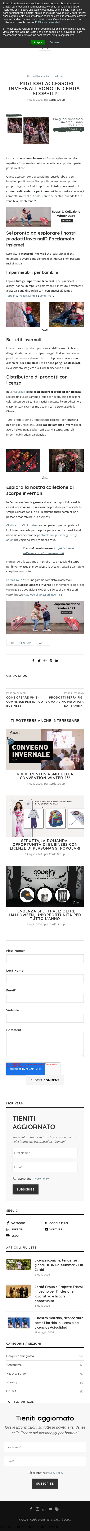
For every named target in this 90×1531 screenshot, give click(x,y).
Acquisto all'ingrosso (45, 1356)
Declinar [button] (54, 42)
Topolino (11, 295)
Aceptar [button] (38, 42)
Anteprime (45, 1365)
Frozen (22, 295)
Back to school (45, 1373)
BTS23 (45, 1391)
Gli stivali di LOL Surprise (21, 525)
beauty (45, 1382)
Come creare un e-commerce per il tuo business (24, 702)
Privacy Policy (40, 1178)
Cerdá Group (57, 100)
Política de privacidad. (47, 22)
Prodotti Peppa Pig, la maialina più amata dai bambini (65, 702)
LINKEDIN (17, 1229)
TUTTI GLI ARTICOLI (20, 1402)
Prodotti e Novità (38, 76)
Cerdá (36, 196)
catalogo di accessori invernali (42, 594)
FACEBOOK (18, 1223)
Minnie (32, 295)
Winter (59, 76)
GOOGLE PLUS (58, 1223)
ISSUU (15, 1235)
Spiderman (46, 295)
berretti (12, 348)
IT (44, 48)
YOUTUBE (55, 1229)
